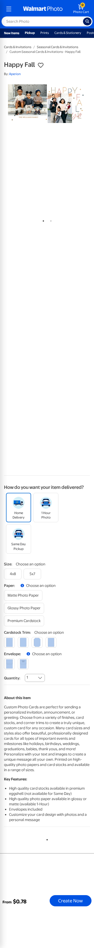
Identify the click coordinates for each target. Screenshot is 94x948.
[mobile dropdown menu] (9, 9)
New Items (11, 33)
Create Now (70, 900)
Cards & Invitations (17, 47)
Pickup (30, 33)
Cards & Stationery (67, 33)
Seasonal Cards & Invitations (57, 47)
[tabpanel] (47, 103)
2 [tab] (49, 219)
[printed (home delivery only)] (23, 663)
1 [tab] (42, 219)
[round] (23, 642)
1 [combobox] (27, 677)
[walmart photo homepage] (43, 9)
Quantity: (12, 678)
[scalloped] (51, 642)
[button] (40, 65)
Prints (44, 33)
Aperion (15, 74)
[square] (9, 642)
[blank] (9, 663)
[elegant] (37, 642)
